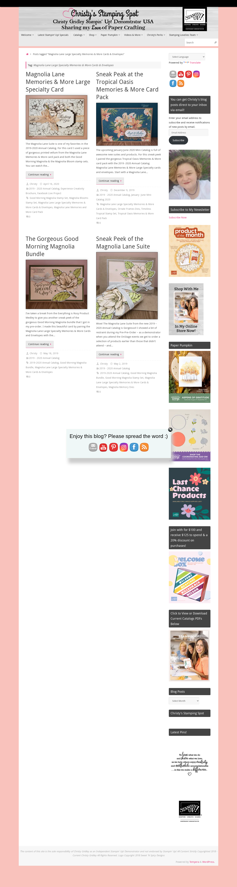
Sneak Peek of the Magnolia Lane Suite (123, 242)
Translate (195, 62)
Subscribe (178, 140)
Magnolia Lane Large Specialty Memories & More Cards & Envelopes (125, 382)
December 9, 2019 (124, 190)
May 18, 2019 (50, 353)
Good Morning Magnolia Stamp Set (49, 198)
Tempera (194, 861)
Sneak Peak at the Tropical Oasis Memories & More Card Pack (127, 85)
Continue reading (38, 174)
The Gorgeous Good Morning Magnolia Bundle (52, 246)
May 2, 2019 (120, 363)
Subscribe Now (178, 217)
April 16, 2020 (51, 183)
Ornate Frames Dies (129, 208)
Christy (33, 183)
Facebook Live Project (49, 193)
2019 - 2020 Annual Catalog (44, 188)
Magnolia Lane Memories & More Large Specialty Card (58, 81)
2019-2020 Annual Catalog (44, 362)
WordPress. (208, 861)
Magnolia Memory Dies (121, 387)
